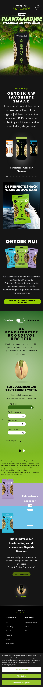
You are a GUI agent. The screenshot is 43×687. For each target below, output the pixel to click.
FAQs (27, 627)
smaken (8, 639)
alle (7, 622)
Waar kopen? (10, 643)
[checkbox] (30, 489)
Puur (30, 510)
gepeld (8, 631)
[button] (7, 176)
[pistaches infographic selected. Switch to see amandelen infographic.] (20, 320)
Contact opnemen (31, 622)
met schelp (9, 627)
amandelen (34, 320)
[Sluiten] (40, 655)
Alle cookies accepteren (21, 683)
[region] (21, 670)
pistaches (8, 320)
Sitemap (28, 631)
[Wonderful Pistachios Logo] (21, 8)
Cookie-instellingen (21, 669)
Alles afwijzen (21, 676)
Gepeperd (30, 501)
